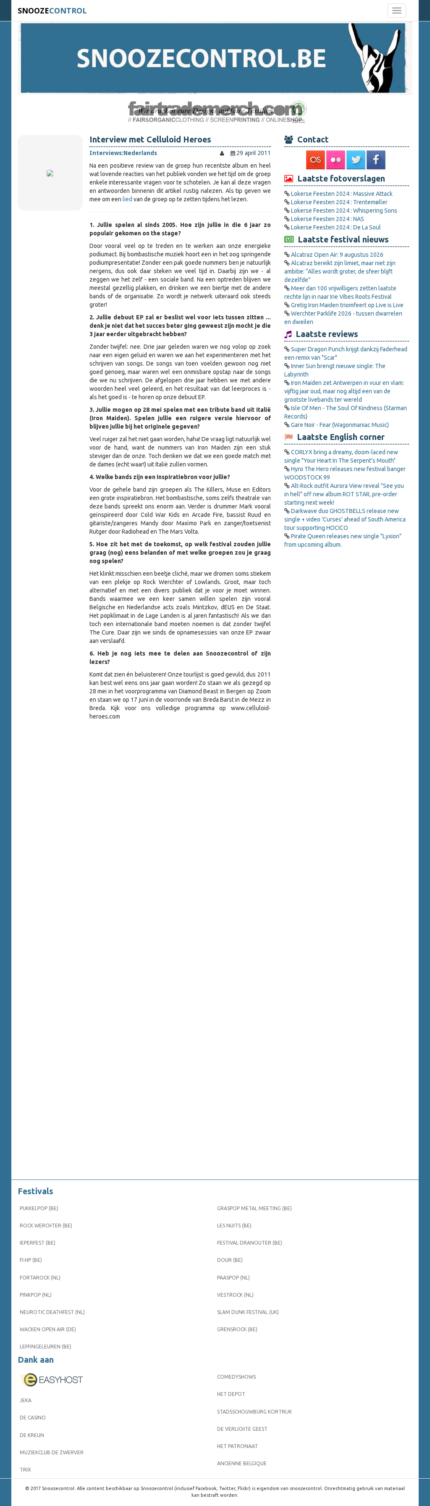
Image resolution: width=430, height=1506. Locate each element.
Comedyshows (236, 1377)
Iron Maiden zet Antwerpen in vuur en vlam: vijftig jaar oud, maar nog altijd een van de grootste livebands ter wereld (344, 391)
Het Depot (231, 1394)
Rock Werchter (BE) (46, 1225)
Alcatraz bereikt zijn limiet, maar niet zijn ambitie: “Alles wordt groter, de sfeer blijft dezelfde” (340, 271)
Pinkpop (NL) (36, 1295)
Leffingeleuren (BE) (45, 1346)
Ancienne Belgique (242, 1463)
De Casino (33, 1417)
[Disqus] (180, 838)
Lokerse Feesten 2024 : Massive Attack (342, 193)
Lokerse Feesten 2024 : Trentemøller (339, 202)
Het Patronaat (237, 1446)
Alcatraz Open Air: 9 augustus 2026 (337, 254)
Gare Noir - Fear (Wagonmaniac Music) (340, 424)
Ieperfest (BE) (37, 1242)
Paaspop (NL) (233, 1277)
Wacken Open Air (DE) (48, 1329)
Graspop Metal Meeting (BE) (254, 1208)
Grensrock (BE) (237, 1329)
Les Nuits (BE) (234, 1225)
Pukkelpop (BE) (39, 1208)
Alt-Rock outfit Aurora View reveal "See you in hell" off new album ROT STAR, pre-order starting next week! (344, 494)
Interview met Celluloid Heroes (150, 139)
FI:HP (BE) (31, 1260)
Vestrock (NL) (235, 1295)
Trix (25, 1469)
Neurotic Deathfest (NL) (52, 1312)
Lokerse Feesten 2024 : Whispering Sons (344, 210)
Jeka (25, 1400)
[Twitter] (356, 160)
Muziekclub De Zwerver (52, 1452)
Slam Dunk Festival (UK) (248, 1312)
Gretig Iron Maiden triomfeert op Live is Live (347, 305)
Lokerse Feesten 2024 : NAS (327, 219)
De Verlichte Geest (242, 1429)
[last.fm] (316, 160)
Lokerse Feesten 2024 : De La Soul (336, 227)
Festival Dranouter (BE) (249, 1242)
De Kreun (32, 1435)
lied (127, 199)
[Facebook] (377, 160)
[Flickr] (336, 160)
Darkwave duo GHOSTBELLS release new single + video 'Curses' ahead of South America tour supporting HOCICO (345, 519)
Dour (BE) (230, 1260)
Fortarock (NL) (40, 1277)
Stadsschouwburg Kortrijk (254, 1411)
